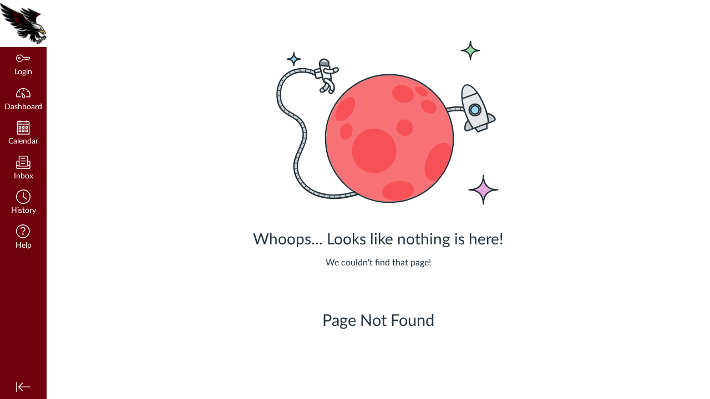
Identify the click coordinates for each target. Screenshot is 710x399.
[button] (23, 203)
